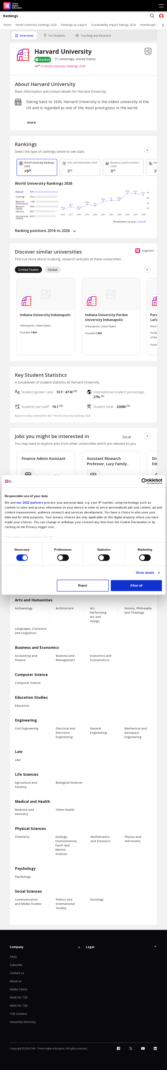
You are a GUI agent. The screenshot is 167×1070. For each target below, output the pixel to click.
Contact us (17, 973)
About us (16, 981)
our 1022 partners (29, 502)
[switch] (63, 557)
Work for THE (19, 997)
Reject (82, 585)
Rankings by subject (74, 25)
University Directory (23, 1022)
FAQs (13, 957)
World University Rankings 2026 (36, 25)
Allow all (136, 585)
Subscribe (16, 965)
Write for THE (19, 1005)
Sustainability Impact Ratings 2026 (113, 25)
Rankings (10, 16)
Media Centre (18, 989)
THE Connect (18, 1014)
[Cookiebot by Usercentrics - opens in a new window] (144, 481)
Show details (145, 572)
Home (7, 25)
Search (152, 15)
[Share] (148, 51)
